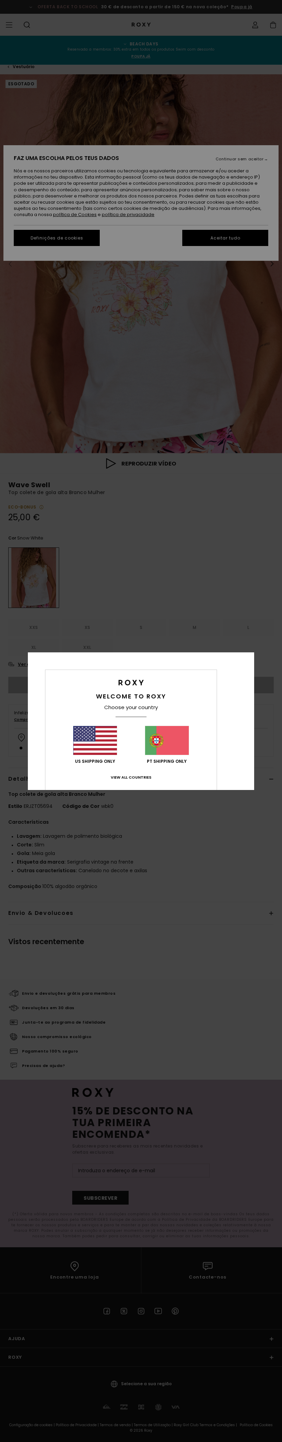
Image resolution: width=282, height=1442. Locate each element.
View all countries (131, 777)
